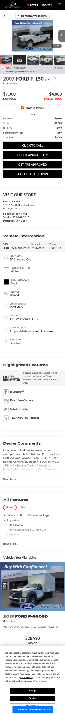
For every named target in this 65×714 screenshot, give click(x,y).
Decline (32, 698)
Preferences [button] (40, 681)
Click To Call (32, 145)
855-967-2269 (18, 220)
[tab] (10, 507)
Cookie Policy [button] (26, 677)
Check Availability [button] (32, 155)
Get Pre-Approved (32, 164)
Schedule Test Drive (32, 174)
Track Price (34, 108)
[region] (32, 128)
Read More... (10, 479)
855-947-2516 (20, 217)
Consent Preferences (33, 709)
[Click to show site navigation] (59, 5)
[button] (4, 16)
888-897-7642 (18, 213)
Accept (32, 690)
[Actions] (59, 79)
